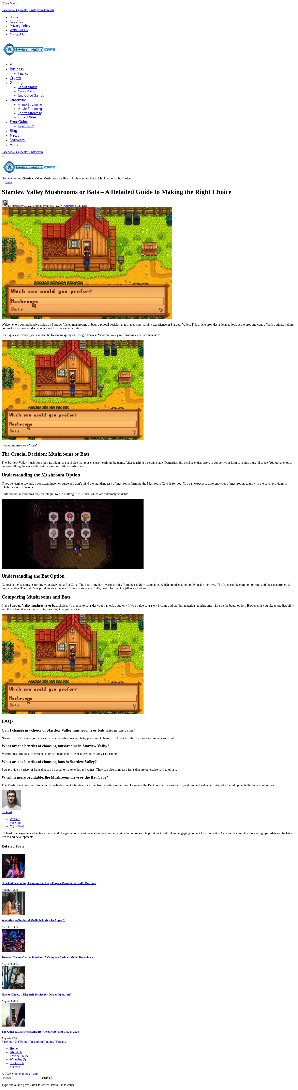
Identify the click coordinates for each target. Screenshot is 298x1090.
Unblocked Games (31, 95)
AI (11, 64)
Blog (13, 130)
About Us (16, 21)
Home (14, 17)
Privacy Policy (20, 26)
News (14, 135)
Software (17, 140)
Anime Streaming (30, 104)
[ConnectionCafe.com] (29, 57)
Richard (15, 205)
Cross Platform (28, 91)
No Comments (68, 205)
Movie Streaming (30, 109)
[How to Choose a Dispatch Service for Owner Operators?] (13, 988)
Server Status (27, 87)
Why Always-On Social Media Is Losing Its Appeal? (33, 920)
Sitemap (15, 1067)
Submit (46, 1077)
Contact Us (18, 34)
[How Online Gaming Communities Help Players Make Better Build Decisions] (13, 877)
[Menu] (3, 156)
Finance (23, 73)
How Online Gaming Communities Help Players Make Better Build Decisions (49, 883)
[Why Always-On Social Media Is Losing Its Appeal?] (13, 914)
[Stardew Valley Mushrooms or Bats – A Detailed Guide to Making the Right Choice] (87, 317)
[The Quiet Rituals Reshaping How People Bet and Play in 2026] (13, 1025)
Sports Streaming (30, 113)
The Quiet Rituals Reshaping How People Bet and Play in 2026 (40, 1031)
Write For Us (19, 30)
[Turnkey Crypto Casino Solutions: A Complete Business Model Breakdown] (13, 951)
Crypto (15, 78)
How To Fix (26, 126)
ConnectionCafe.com (25, 1073)
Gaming (16, 82)
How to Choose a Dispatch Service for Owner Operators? (37, 994)
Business (17, 69)
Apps (14, 144)
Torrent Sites (27, 117)
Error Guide (19, 121)
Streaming (18, 100)
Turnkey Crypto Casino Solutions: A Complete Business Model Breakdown (48, 957)
